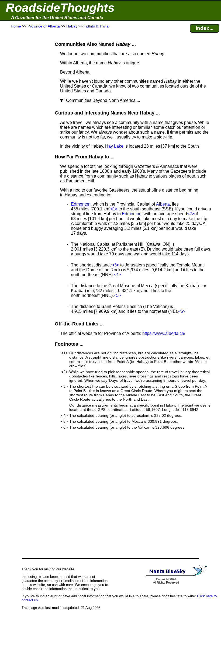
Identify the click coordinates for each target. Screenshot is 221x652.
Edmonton (81, 204)
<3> (115, 265)
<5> (117, 295)
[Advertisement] (24, 135)
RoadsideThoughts (60, 8)
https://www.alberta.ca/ (163, 333)
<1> (114, 209)
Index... (204, 28)
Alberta (163, 204)
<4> (117, 274)
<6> (181, 311)
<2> (190, 213)
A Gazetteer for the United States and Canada (57, 17)
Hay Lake (114, 146)
